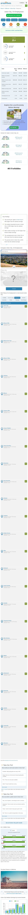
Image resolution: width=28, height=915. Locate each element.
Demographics (14, 19)
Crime (11, 300)
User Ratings (23, 300)
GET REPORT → (14, 127)
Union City (12, 8)
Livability (21, 2)
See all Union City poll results (14, 822)
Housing (17, 300)
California (7, 8)
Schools (23, 297)
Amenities (4, 300)
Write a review (4, 789)
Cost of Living (11, 297)
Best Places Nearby (23, 19)
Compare (14, 288)
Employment (17, 297)
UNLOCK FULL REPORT (15, 15)
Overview (3, 19)
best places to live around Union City (11, 760)
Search (2, 8)
